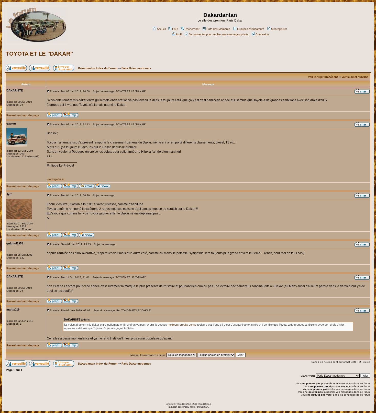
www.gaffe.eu (56, 179)
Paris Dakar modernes (136, 68)
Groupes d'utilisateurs (250, 28)
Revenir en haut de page (22, 115)
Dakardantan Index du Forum (97, 68)
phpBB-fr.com (188, 406)
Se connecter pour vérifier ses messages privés (219, 34)
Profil (179, 34)
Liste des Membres (218, 28)
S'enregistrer (279, 28)
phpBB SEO (203, 406)
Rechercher (192, 28)
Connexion (262, 34)
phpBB (180, 403)
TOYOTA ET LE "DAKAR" (39, 53)
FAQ (175, 28)
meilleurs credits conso (182, 324)
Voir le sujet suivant (354, 76)
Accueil (161, 28)
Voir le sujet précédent (323, 76)
